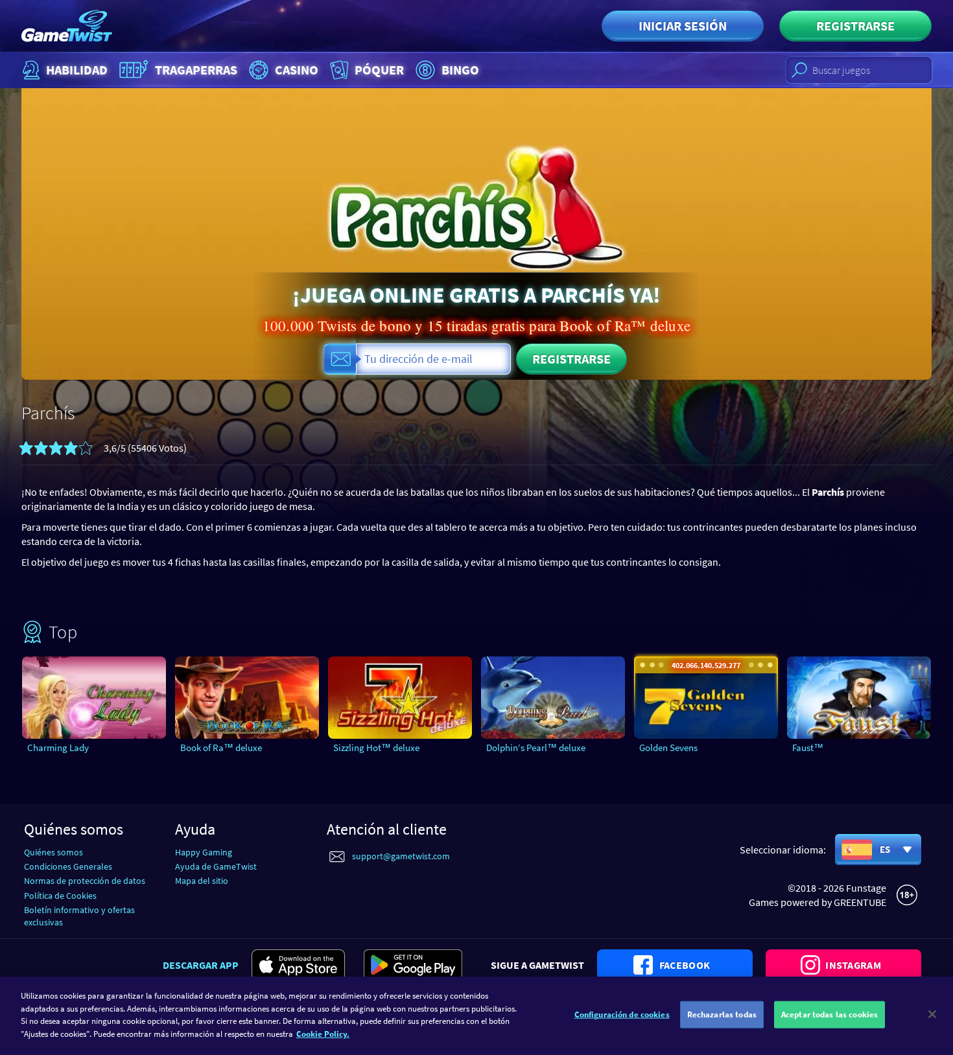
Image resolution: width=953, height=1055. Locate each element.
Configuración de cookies (622, 1014)
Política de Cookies (60, 895)
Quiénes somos (53, 852)
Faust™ (807, 747)
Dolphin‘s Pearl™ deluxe (535, 747)
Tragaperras (196, 70)
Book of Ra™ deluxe (221, 747)
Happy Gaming (203, 852)
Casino (296, 70)
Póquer (379, 70)
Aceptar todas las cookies (829, 1014)
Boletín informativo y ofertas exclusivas (79, 916)
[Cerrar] (932, 1014)
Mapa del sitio (201, 881)
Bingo (460, 70)
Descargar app (201, 964)
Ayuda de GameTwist (216, 866)
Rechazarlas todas (722, 1014)
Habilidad (77, 70)
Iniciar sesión (683, 25)
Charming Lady (58, 747)
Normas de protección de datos (84, 881)
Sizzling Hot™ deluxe (376, 747)
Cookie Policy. (322, 1033)
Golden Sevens (668, 747)
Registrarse (855, 25)
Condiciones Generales (68, 866)
